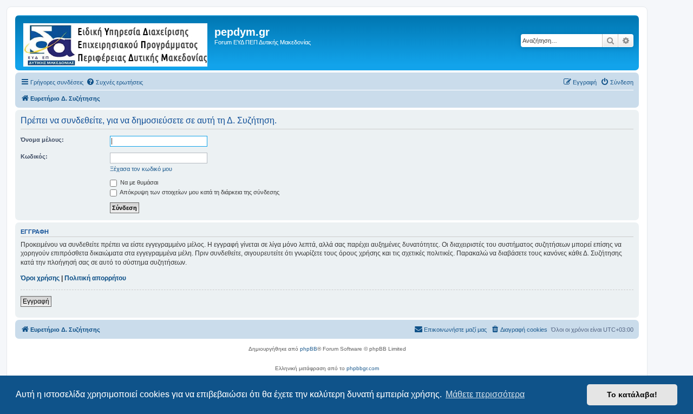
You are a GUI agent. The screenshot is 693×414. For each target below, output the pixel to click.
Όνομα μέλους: (42, 139)
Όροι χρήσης (40, 278)
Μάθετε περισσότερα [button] (485, 394)
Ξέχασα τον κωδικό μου (141, 169)
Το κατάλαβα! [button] (632, 394)
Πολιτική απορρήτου (95, 278)
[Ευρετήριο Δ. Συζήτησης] (116, 43)
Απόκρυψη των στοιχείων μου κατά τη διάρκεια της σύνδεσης (199, 192)
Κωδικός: (34, 156)
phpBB (308, 349)
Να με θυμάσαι (138, 182)
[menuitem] (114, 82)
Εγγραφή (36, 301)
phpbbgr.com (362, 368)
